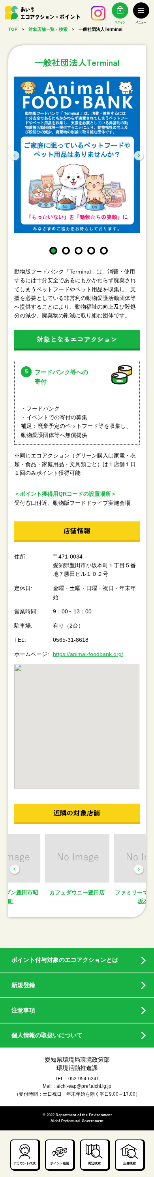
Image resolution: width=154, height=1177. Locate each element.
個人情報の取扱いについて (47, 1035)
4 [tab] (89, 249)
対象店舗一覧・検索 (48, 29)
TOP (12, 29)
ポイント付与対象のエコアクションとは (64, 960)
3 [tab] (77, 249)
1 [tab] (51, 249)
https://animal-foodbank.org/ (88, 654)
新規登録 (23, 985)
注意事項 (23, 1010)
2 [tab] (64, 249)
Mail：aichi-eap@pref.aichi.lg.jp (77, 1086)
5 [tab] (102, 249)
